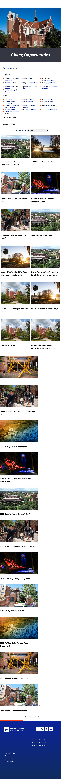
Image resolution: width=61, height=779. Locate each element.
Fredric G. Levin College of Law (30, 87)
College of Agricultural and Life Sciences (12, 79)
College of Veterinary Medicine (29, 106)
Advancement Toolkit (39, 742)
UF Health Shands (10, 109)
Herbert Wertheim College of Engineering (49, 87)
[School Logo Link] (16, 729)
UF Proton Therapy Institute (49, 109)
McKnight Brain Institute (48, 105)
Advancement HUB (38, 739)
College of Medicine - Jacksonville (10, 102)
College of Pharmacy (47, 101)
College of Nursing (28, 101)
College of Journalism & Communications (48, 83)
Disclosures (9, 759)
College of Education (10, 82)
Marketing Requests (39, 745)
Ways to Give (9, 123)
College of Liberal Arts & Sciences (11, 87)
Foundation (8, 756)
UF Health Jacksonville (29, 109)
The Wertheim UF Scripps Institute (12, 112)
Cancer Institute (9, 99)
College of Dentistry (28, 99)
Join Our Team (10, 753)
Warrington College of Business (11, 91)
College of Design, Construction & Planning (48, 79)
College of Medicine (47, 99)
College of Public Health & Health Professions (12, 106)
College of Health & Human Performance (30, 83)
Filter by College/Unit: (19, 130)
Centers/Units (9, 117)
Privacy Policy (9, 762)
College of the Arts (28, 78)
